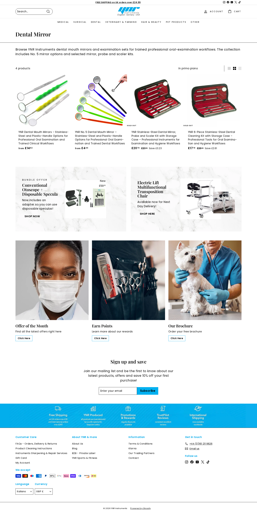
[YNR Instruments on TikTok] (208, 462)
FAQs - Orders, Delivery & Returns (36, 443)
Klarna (132, 448)
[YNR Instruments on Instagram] (186, 462)
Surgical (79, 22)
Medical (63, 22)
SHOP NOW (32, 216)
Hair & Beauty (151, 22)
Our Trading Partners (141, 453)
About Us (77, 443)
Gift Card (21, 458)
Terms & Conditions (140, 443)
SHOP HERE (147, 214)
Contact (133, 458)
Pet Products (176, 22)
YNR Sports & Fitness (84, 458)
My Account (22, 462)
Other (195, 22)
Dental (96, 22)
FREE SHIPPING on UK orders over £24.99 (118, 2)
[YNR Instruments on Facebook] (191, 462)
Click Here (24, 338)
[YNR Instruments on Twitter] (202, 462)
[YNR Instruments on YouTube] (197, 462)
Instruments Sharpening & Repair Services (41, 453)
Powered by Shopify (140, 508)
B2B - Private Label (83, 453)
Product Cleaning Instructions (33, 448)
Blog (74, 448)
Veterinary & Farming (121, 22)
